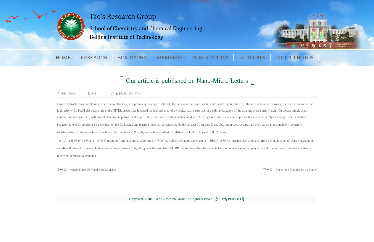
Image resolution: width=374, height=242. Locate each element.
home (63, 57)
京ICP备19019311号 (230, 199)
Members (169, 57)
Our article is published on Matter (296, 169)
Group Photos (294, 57)
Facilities (252, 57)
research (94, 57)
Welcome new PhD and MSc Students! (93, 169)
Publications (210, 57)
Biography (132, 57)
